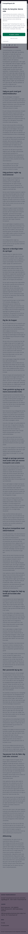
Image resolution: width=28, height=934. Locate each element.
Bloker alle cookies (14, 38)
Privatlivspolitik (5, 41)
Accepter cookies (14, 34)
